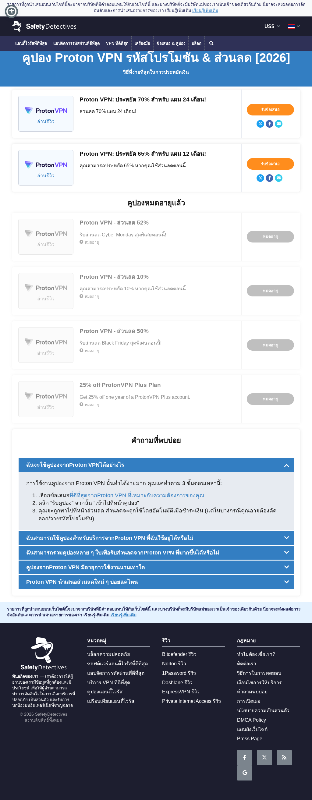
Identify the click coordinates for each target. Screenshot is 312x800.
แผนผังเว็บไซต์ (252, 729)
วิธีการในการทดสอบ (259, 673)
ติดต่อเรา (246, 663)
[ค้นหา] (211, 43)
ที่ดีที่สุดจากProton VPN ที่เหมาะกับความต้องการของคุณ (136, 495)
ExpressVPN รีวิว (181, 691)
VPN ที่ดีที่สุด (117, 43)
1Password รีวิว (179, 673)
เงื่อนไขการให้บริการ (259, 682)
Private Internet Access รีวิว (191, 701)
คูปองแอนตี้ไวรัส (104, 691)
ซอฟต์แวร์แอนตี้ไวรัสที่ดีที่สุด (117, 663)
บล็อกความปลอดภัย (108, 654)
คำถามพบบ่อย (252, 691)
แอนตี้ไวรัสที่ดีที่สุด (31, 43)
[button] (11, 11)
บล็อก (196, 43)
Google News (244, 773)
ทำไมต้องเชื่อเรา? (256, 654)
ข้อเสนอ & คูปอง (171, 43)
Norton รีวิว (174, 663)
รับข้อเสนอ (270, 109)
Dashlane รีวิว (177, 682)
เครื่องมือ (142, 43)
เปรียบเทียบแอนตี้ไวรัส (110, 701)
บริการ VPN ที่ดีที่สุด (108, 682)
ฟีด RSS (284, 757)
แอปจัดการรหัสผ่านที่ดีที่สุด (76, 43)
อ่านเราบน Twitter (264, 757)
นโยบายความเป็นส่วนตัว (263, 710)
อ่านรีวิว (46, 121)
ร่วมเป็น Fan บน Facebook (244, 757)
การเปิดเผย (248, 701)
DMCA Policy (251, 720)
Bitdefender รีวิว (179, 654)
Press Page (249, 738)
